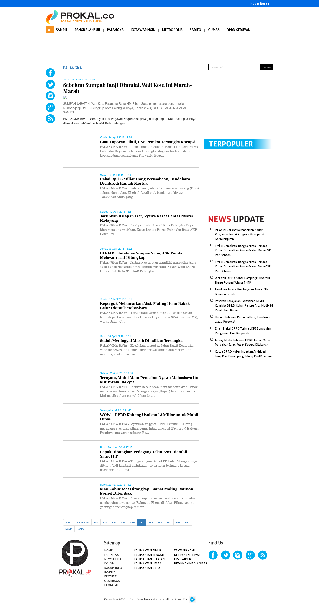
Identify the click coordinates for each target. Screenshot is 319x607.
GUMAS (214, 30)
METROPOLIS (172, 30)
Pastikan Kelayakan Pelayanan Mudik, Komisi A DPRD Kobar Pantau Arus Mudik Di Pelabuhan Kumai (244, 305)
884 (114, 522)
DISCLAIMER (182, 559)
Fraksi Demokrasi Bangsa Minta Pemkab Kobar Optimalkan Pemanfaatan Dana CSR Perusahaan (243, 250)
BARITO (195, 30)
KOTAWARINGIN (143, 30)
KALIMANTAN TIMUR (147, 550)
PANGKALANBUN (87, 30)
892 (187, 522)
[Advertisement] (240, 106)
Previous (83, 522)
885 (123, 522)
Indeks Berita (259, 3)
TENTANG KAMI (184, 550)
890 (169, 522)
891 (178, 522)
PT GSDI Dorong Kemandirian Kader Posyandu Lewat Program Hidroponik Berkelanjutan (240, 234)
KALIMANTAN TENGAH (149, 554)
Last (79, 529)
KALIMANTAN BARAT (148, 567)
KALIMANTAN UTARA (148, 563)
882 (96, 522)
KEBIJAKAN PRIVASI (187, 554)
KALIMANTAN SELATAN (149, 559)
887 (141, 522)
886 (132, 522)
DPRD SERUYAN (238, 30)
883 (105, 522)
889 (160, 522)
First (70, 522)
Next (68, 529)
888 (150, 522)
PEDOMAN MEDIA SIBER (190, 563)
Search (267, 67)
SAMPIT (62, 30)
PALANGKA (115, 30)
